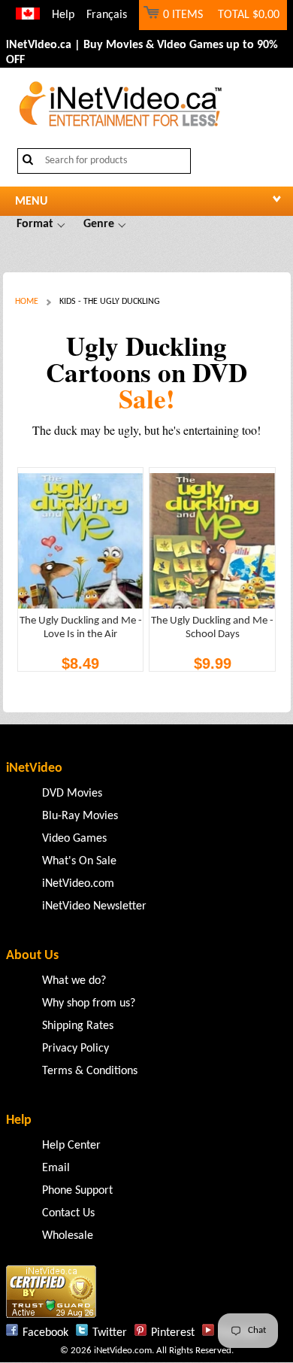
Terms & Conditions (89, 1071)
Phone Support (77, 1191)
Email (56, 1168)
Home (26, 301)
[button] (41, 224)
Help (63, 15)
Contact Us (68, 1213)
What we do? (74, 981)
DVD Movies (72, 794)
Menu (31, 202)
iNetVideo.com (78, 884)
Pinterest (173, 1333)
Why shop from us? (88, 1003)
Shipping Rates (77, 1026)
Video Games (74, 839)
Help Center (71, 1146)
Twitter (109, 1333)
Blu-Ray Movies (80, 816)
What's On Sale (79, 861)
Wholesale (67, 1236)
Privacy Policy (75, 1049)
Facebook (45, 1333)
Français (106, 15)
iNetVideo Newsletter (94, 906)
